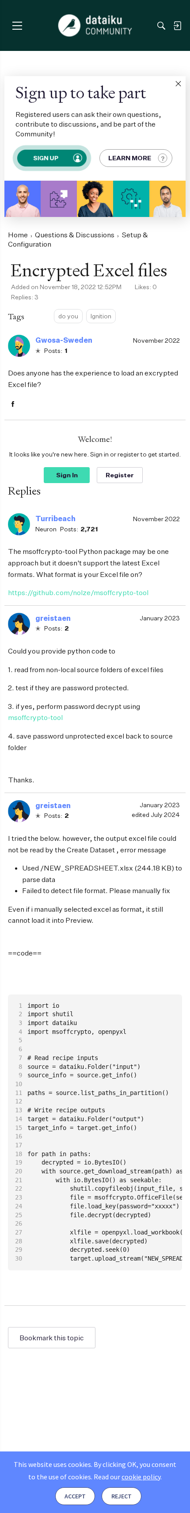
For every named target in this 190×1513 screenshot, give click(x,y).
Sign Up (46, 158)
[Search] (161, 25)
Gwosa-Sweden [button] (63, 340)
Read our (127, 1476)
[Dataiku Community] (95, 25)
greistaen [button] (53, 618)
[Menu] (17, 25)
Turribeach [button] (55, 518)
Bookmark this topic (51, 1337)
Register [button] (120, 475)
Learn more (129, 158)
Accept (75, 1496)
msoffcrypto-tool (35, 717)
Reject (121, 1496)
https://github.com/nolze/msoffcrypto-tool (78, 592)
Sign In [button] (67, 475)
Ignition (101, 316)
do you (68, 316)
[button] (178, 83)
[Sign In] (177, 25)
